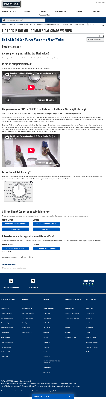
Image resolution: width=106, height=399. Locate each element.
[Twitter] (87, 285)
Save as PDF (100, 36)
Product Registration (7, 313)
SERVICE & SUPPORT (8, 299)
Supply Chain (52, 391)
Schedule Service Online (15, 224)
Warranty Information (7, 327)
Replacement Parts (6, 352)
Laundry (10, 24)
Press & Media (90, 313)
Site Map (88, 352)
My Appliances (5, 308)
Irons (66, 323)
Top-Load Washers (27, 318)
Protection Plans (5, 337)
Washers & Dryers (9, 11)
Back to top (6, 251)
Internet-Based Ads (33, 391)
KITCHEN (46, 299)
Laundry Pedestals (27, 332)
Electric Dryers (26, 327)
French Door (47, 313)
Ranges (45, 337)
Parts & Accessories (44, 13)
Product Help (4, 356)
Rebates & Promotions (92, 342)
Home (4, 24)
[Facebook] (84, 285)
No (32, 257)
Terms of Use (4, 391)
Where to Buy (89, 308)
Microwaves (46, 356)
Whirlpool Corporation (92, 347)
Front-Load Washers (28, 313)
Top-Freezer (46, 327)
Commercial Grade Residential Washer (48, 24)
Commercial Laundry (22, 24)
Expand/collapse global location (103, 24)
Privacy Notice (14, 391)
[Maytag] (11, 4)
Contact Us (15, 229)
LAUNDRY (25, 299)
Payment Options (6, 347)
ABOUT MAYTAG (91, 299)
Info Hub (96, 11)
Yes (24, 257)
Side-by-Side (47, 318)
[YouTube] (93, 285)
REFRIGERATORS (48, 308)
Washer (32, 24)
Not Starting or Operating (77, 24)
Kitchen (27, 11)
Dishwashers (47, 367)
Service (79, 11)
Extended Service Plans (15, 248)
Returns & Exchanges (7, 342)
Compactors (46, 372)
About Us (88, 323)
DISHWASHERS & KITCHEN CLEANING (51, 362)
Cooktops (46, 347)
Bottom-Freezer (47, 323)
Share (103, 36)
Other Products (62, 11)
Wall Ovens (46, 342)
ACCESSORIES (69, 308)
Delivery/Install (5, 332)
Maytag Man (89, 327)
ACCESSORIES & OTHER (73, 299)
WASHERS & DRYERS (28, 308)
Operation (65, 24)
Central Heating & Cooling (72, 318)
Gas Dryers (25, 323)
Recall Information (91, 337)
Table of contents (95, 39)
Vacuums (67, 327)
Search (4, 20)
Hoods (45, 352)
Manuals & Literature (7, 318)
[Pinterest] (90, 285)
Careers (88, 332)
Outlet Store (68, 332)
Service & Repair (6, 323)
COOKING (46, 332)
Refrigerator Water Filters (72, 313)
